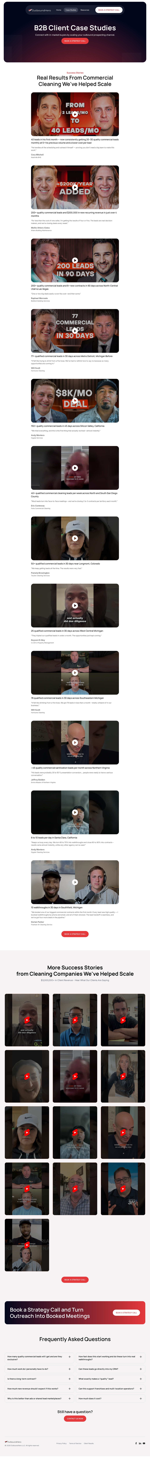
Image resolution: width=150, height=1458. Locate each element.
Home (58, 10)
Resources (85, 10)
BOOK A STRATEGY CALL (108, 10)
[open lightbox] (75, 114)
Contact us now (75, 1419)
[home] (39, 10)
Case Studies (71, 10)
